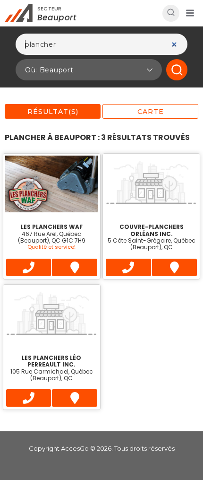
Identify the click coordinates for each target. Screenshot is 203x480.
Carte (150, 111)
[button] (189, 13)
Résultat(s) (52, 111)
